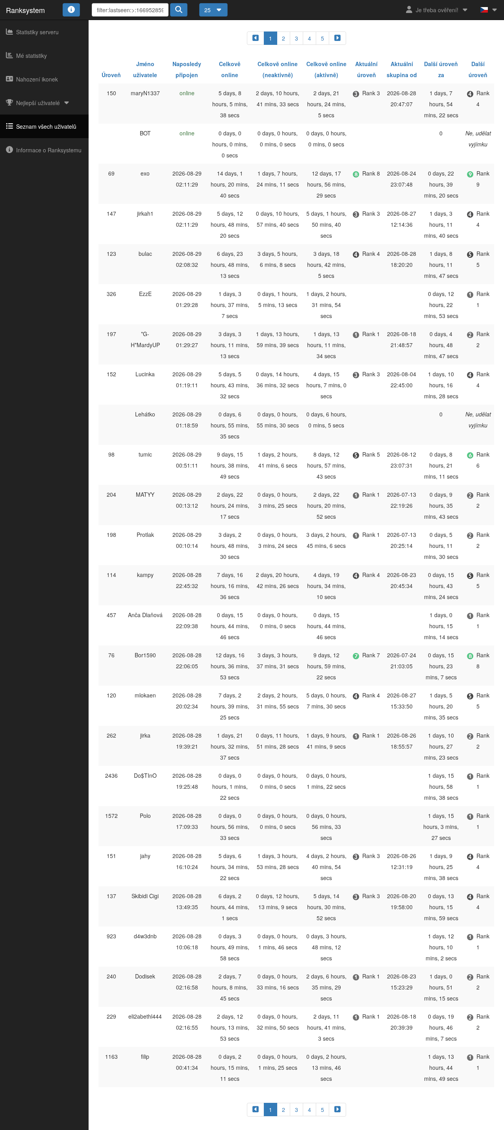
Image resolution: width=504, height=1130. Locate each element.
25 (208, 10)
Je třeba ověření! (437, 10)
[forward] (337, 38)
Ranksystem (25, 10)
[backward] (255, 38)
